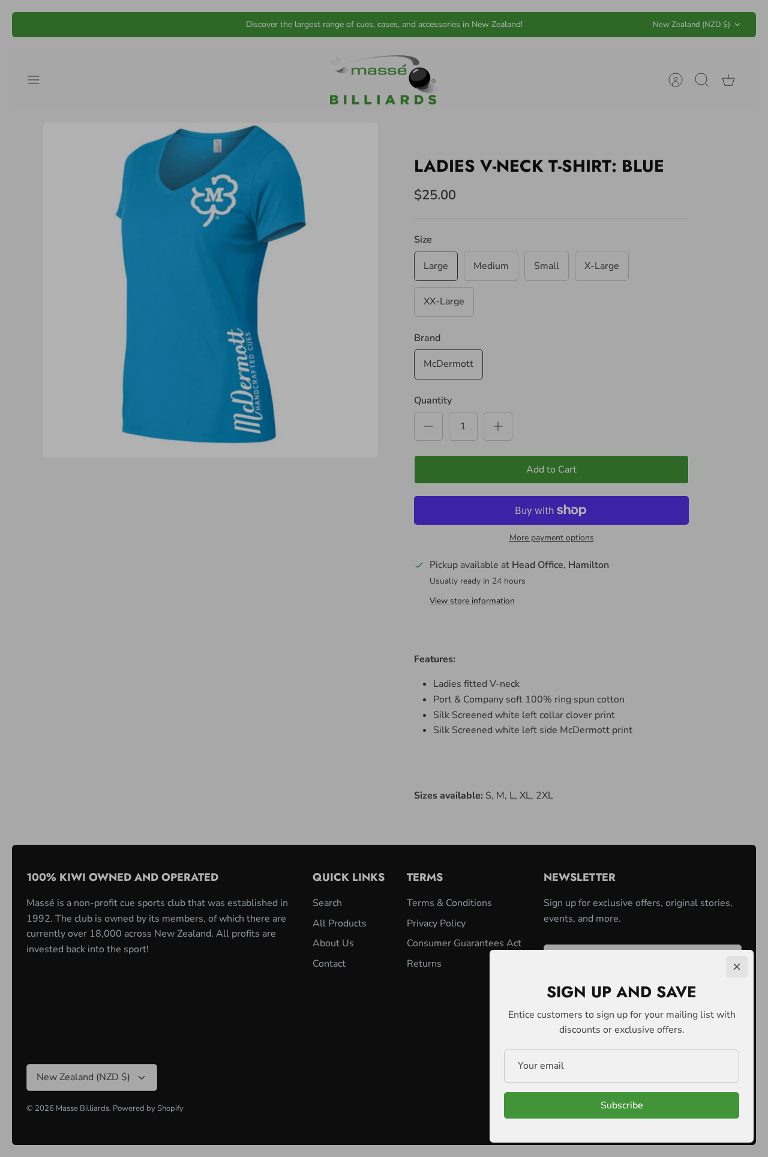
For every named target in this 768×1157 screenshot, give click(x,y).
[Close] (737, 966)
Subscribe (622, 1105)
